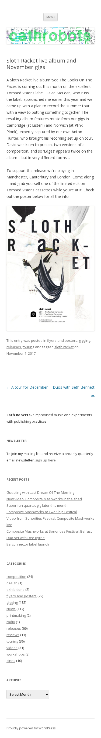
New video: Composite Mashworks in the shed (44, 498)
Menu (50, 17)
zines (10, 660)
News (11, 608)
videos (12, 647)
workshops (15, 654)
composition (16, 576)
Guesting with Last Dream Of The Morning (40, 492)
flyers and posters (62, 340)
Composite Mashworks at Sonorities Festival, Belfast (49, 531)
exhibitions (15, 589)
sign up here (45, 460)
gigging (84, 340)
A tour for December (27, 387)
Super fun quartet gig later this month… (38, 505)
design (12, 583)
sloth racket (64, 346)
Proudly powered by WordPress (30, 728)
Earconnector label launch (27, 544)
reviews (12, 634)
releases (13, 346)
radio (10, 621)
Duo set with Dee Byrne (25, 537)
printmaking (16, 615)
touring (28, 346)
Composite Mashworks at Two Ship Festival (41, 511)
